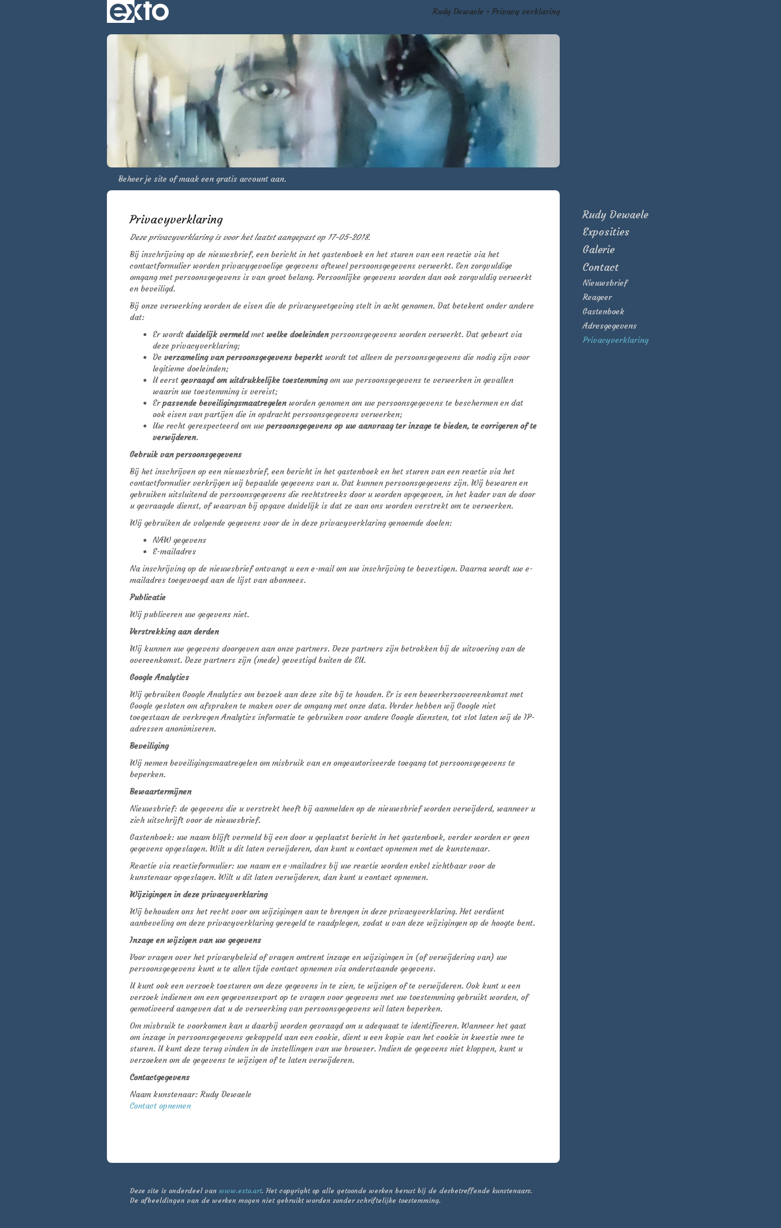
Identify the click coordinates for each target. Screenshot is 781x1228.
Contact (601, 267)
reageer (597, 297)
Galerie (599, 249)
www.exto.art (240, 1190)
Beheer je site (142, 179)
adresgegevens (610, 326)
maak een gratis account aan (231, 179)
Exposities (606, 231)
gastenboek (603, 311)
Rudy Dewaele (458, 11)
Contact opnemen (160, 1106)
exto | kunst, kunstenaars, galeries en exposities (139, 11)
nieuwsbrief (605, 283)
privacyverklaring (615, 340)
